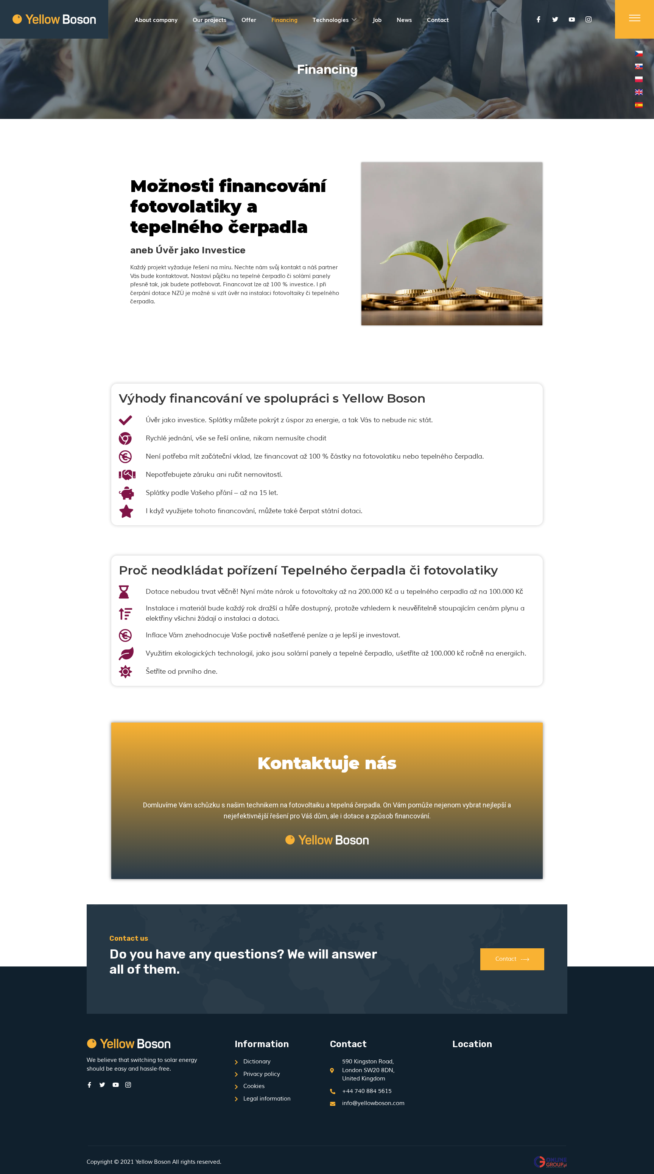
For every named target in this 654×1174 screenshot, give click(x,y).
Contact (438, 19)
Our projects (209, 19)
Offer (248, 19)
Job (377, 19)
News (404, 19)
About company (156, 19)
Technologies (331, 19)
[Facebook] (538, 19)
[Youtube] (572, 19)
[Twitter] (555, 19)
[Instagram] (588, 19)
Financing (284, 19)
